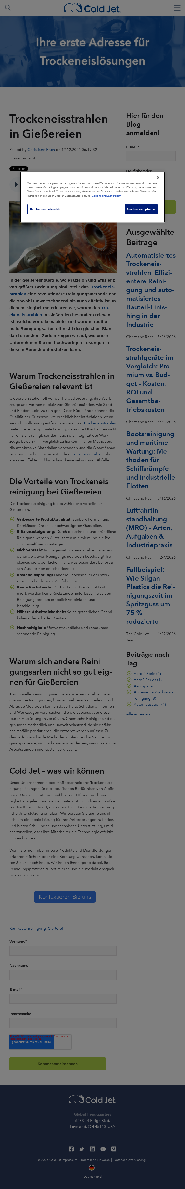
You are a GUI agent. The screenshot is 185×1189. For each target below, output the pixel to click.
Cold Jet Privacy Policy (106, 195)
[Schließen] (158, 177)
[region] (92, 197)
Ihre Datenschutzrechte (45, 209)
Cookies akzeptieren (141, 209)
